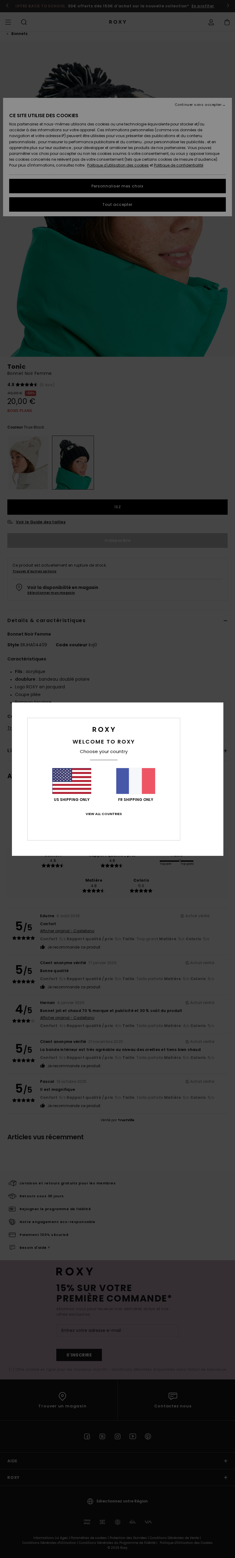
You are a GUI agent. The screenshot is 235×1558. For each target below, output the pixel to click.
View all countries (104, 813)
